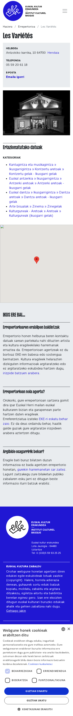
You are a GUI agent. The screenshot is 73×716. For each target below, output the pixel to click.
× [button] (68, 629)
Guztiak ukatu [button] (36, 700)
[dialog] (36, 670)
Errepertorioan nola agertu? (24, 391)
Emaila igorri (15, 76)
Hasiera (7, 26)
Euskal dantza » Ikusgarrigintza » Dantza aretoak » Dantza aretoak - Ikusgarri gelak (39, 197)
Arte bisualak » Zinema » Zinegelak (35, 206)
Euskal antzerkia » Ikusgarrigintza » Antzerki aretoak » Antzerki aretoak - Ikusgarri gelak (36, 183)
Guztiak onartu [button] (36, 691)
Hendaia (53, 52)
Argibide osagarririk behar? (23, 451)
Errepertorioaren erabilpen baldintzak (31, 327)
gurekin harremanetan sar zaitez (41, 469)
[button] (36, 709)
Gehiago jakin (16, 610)
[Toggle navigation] (65, 11)
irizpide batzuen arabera (21, 373)
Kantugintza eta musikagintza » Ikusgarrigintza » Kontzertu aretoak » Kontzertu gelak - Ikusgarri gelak (36, 169)
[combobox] (63, 629)
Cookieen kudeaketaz (40, 664)
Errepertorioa (26, 26)
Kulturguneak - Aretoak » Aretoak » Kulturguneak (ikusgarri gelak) (35, 213)
